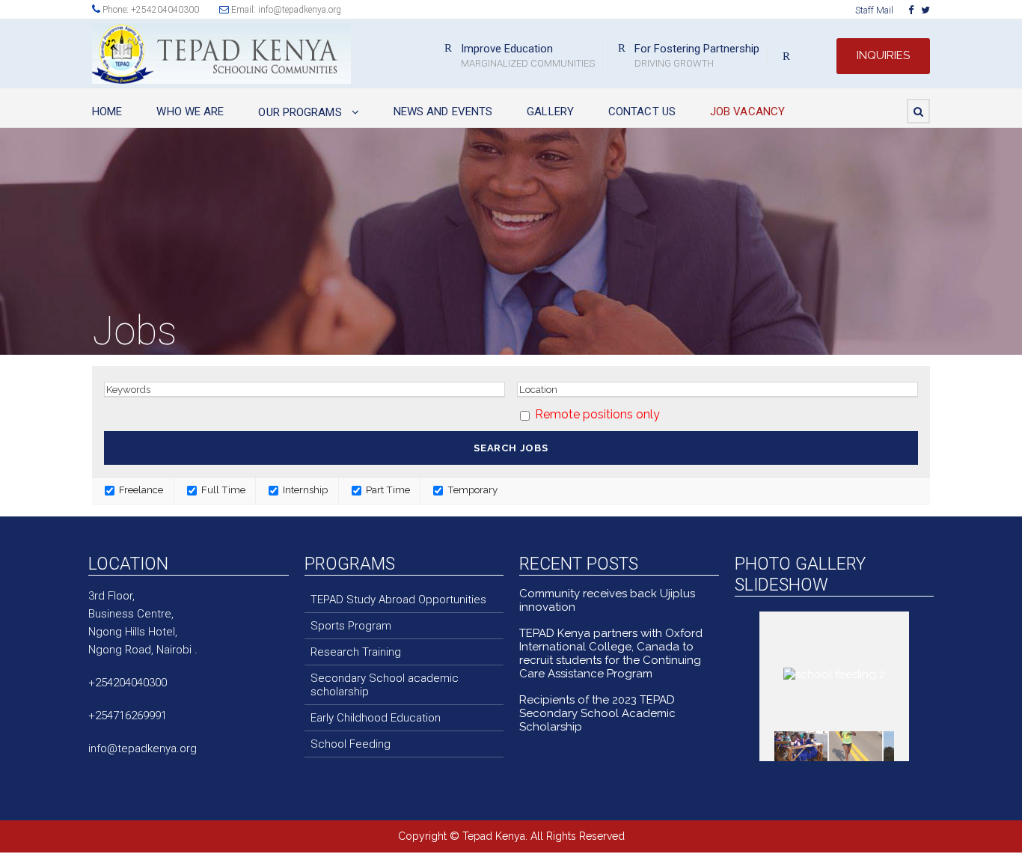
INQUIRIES (883, 55)
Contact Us (642, 111)
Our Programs (299, 112)
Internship (304, 489)
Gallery (550, 111)
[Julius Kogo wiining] (855, 745)
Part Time (387, 489)
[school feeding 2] (800, 746)
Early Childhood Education (375, 718)
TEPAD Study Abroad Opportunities (398, 599)
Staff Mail (874, 10)
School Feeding (350, 744)
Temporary (471, 489)
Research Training (355, 652)
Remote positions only (597, 414)
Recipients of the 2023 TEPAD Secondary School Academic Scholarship (597, 713)
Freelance (140, 489)
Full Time (222, 489)
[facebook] (911, 10)
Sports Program (350, 625)
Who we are (190, 111)
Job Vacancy (747, 111)
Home (107, 111)
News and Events (443, 111)
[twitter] (925, 10)
